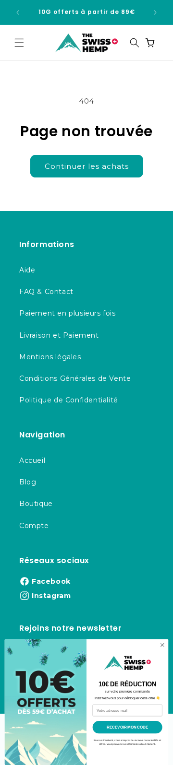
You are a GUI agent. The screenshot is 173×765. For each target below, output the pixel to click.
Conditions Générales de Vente (75, 378)
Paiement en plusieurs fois (67, 313)
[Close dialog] (162, 645)
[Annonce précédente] (17, 12)
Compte (34, 525)
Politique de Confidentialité (68, 400)
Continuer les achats (87, 166)
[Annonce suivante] (155, 12)
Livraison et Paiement (59, 335)
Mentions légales (50, 357)
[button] (19, 42)
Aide (27, 270)
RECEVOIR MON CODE (127, 727)
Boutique (36, 503)
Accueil (32, 460)
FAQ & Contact (46, 291)
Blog (27, 482)
